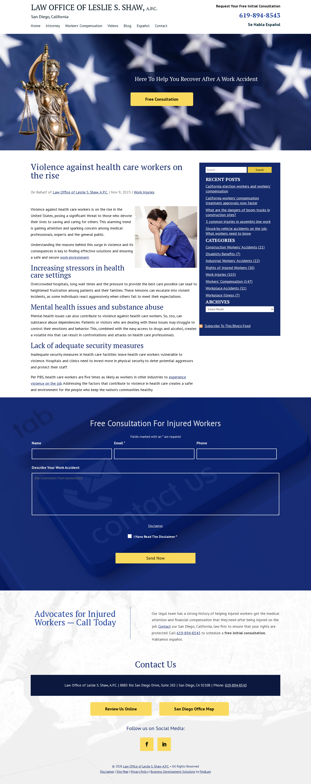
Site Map (122, 772)
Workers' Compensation (224, 281)
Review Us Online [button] (121, 709)
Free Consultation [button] (161, 99)
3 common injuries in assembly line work (238, 221)
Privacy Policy (139, 772)
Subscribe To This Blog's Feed (227, 326)
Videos (112, 25)
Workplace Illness (220, 295)
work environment (74, 257)
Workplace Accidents (222, 288)
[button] (307, 753)
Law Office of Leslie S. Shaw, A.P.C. (80, 192)
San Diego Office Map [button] (194, 709)
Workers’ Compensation (83, 25)
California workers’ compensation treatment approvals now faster (232, 200)
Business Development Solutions (173, 772)
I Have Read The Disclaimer (155, 536)
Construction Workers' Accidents (231, 247)
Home (35, 25)
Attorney (53, 25)
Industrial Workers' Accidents (229, 260)
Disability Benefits (220, 253)
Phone (202, 443)
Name (36, 443)
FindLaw (205, 772)
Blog (127, 25)
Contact (161, 25)
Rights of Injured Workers (226, 267)
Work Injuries (144, 192)
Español (143, 25)
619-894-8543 (259, 15)
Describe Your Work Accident (56, 467)
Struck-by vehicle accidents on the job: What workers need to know (236, 231)
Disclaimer (155, 526)
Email (119, 443)
